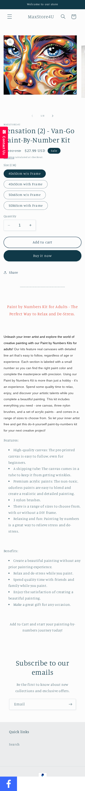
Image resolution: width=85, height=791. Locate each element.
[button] (9, 16)
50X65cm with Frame (26, 205)
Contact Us (4, 144)
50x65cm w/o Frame (25, 195)
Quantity (10, 216)
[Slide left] (32, 116)
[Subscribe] (70, 704)
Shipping (9, 157)
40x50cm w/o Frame (25, 173)
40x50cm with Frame (26, 184)
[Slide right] (53, 116)
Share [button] (13, 272)
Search (14, 744)
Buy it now (42, 256)
